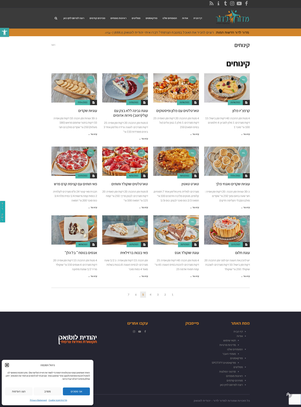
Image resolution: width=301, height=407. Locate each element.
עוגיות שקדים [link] (87, 110)
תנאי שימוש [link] (229, 340)
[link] (4, 32)
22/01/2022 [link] (82, 175)
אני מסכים (76, 391)
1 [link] (172, 294)
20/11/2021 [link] (185, 244)
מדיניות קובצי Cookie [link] (58, 400)
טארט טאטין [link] (190, 183)
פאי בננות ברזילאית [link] (134, 252)
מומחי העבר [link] (229, 353)
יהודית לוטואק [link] (202, 400)
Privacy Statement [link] (38, 400)
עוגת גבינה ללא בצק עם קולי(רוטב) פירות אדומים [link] (130, 113)
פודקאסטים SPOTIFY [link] (224, 362)
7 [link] (128, 294)
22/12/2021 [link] (235, 244)
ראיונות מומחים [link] (234, 375)
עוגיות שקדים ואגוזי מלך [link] (233, 183)
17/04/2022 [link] (82, 102)
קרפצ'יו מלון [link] (241, 110)
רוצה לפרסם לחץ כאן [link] (231, 384)
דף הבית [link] (238, 331)
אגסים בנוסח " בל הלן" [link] (81, 252)
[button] (7, 365)
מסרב (47, 391)
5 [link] (143, 294)
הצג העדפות (19, 391)
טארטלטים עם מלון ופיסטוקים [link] (177, 110)
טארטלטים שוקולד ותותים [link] (129, 183)
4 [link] (150, 294)
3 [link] (158, 294)
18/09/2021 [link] (82, 244)
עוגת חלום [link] (242, 252)
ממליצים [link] (238, 367)
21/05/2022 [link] (133, 102)
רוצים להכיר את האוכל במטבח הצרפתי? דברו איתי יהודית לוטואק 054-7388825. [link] (159, 32)
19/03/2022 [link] (184, 175)
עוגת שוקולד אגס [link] (187, 252)
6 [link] (136, 294)
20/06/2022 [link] (235, 102)
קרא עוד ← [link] (245, 134)
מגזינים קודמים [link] (235, 380)
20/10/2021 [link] (133, 244)
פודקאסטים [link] (236, 358)
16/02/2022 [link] (133, 175)
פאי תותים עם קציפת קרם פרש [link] (75, 183)
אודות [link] (240, 336)
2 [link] (165, 294)
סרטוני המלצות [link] (227, 371)
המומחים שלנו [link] (235, 349)
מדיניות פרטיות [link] (227, 344)
